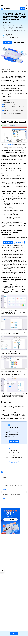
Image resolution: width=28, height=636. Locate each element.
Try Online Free (20, 42)
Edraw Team (9, 34)
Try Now (22, 8)
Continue (14, 633)
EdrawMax (10, 239)
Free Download (7, 42)
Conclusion (7, 117)
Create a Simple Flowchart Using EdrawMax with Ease (12, 114)
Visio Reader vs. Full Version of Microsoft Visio (14, 107)
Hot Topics (7, 69)
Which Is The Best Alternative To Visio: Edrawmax (13, 111)
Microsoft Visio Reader (8, 144)
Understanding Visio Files (10, 105)
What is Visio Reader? (9, 102)
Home (2, 69)
